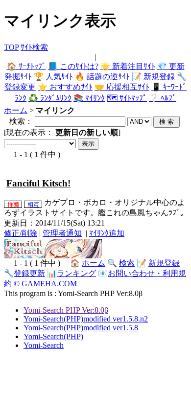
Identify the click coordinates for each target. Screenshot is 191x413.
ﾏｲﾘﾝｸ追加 (106, 233)
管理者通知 (62, 233)
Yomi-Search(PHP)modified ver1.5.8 (81, 327)
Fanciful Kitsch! (38, 183)
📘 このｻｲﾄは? (73, 66)
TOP (11, 47)
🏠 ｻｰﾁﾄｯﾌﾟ (26, 66)
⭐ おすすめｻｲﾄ (65, 87)
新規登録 (164, 263)
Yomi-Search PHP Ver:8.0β (66, 310)
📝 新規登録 (153, 76)
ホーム (15, 110)
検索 (127, 263)
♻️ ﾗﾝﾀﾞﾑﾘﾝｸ (50, 98)
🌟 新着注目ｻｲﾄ (127, 66)
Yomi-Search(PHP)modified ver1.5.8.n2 (86, 319)
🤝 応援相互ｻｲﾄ (122, 87)
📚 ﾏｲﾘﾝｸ (89, 98)
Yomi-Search (44, 345)
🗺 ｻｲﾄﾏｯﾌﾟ (127, 98)
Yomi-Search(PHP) (53, 336)
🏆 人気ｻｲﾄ (53, 76)
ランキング (76, 273)
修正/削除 (20, 233)
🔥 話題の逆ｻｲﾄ (102, 76)
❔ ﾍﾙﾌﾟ (162, 98)
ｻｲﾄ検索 (34, 47)
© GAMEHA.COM (45, 283)
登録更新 (29, 273)
